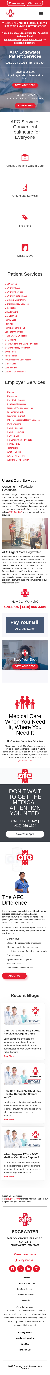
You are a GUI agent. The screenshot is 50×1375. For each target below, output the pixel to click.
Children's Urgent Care (15, 300)
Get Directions (26, 1254)
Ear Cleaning (11, 316)
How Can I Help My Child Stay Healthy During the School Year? (22, 1094)
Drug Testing (10, 308)
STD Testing (10, 340)
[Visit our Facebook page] (12, 1268)
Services (26, 1278)
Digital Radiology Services (17, 304)
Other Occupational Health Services (23, 420)
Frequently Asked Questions (20, 408)
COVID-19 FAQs (12, 288)
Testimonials (12, 448)
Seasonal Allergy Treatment (17, 348)
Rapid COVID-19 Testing (16, 336)
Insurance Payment (16, 416)
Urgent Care (10, 364)
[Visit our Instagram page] (36, 1268)
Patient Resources (15, 432)
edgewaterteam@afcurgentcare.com (23, 39)
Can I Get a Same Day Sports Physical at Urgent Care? (22, 1032)
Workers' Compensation (18, 460)
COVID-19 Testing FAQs (16, 296)
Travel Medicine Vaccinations (18, 360)
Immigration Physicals (15, 328)
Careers (10, 392)
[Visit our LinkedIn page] (28, 1268)
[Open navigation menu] (41, 13)
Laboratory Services (14, 332)
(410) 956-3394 (36, 62)
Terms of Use (25, 1350)
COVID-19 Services (14, 292)
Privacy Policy (13, 444)
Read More (9, 1056)
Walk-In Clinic (11, 368)
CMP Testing (11, 284)
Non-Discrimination (25, 1338)
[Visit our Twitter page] (20, 1268)
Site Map (25, 1344)
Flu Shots (9, 324)
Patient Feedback (15, 428)
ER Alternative (11, 312)
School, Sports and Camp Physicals (21, 344)
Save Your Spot (17, 3)
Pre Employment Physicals (19, 440)
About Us (14, 976)
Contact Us (12, 396)
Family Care (10, 320)
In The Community (15, 412)
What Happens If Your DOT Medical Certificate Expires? (21, 1156)
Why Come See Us (16, 456)
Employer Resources (16, 404)
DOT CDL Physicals (16, 400)
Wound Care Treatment (15, 372)
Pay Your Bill (36, 3)
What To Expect (14, 452)
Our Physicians (14, 424)
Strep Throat (10, 352)
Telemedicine (11, 356)
